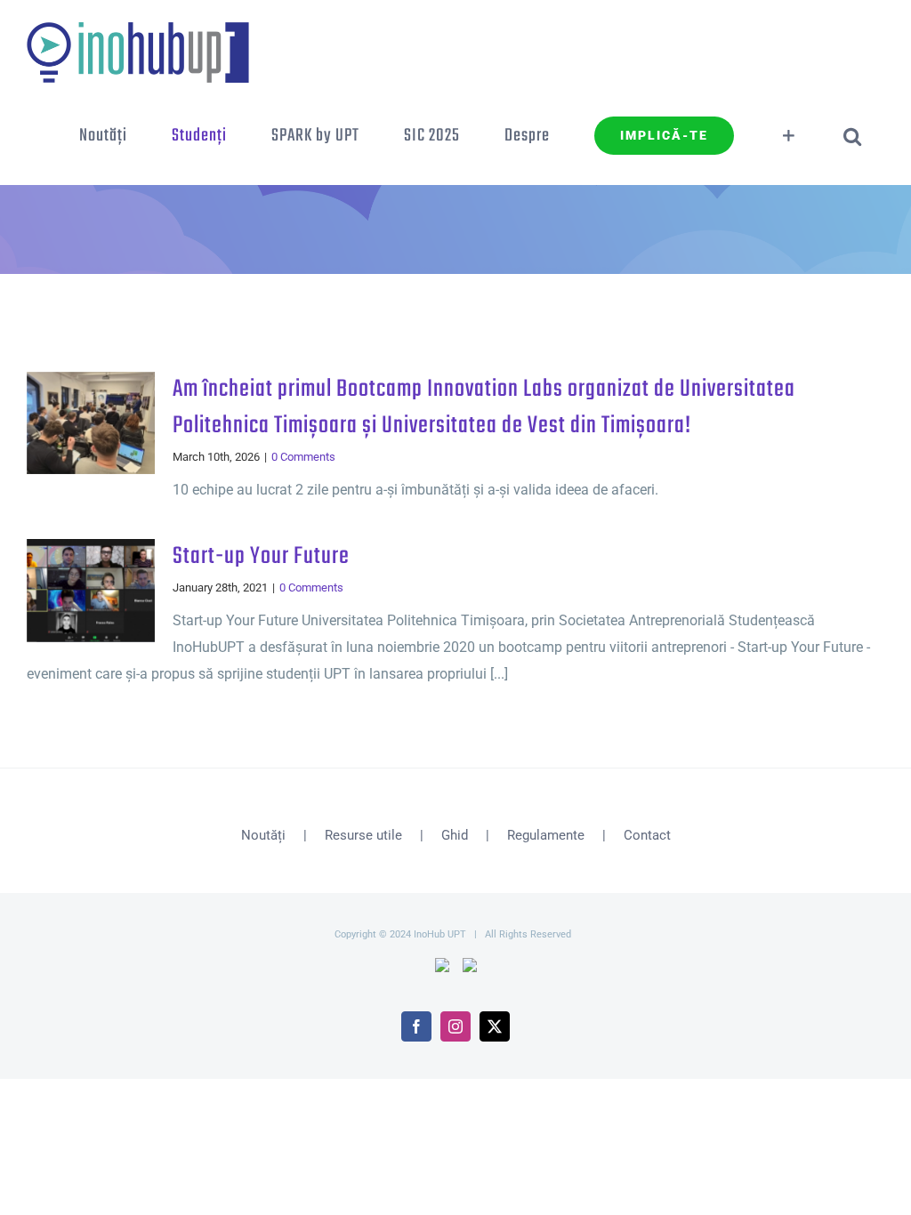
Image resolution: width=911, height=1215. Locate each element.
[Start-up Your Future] (91, 590)
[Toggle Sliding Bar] (788, 136)
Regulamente (545, 835)
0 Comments (303, 456)
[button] (852, 136)
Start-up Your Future (261, 556)
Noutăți (263, 835)
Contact (647, 835)
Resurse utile (363, 835)
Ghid (454, 835)
